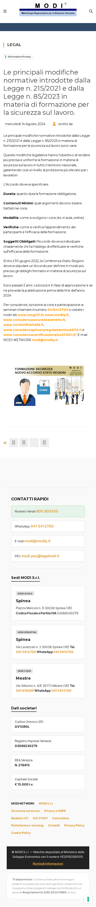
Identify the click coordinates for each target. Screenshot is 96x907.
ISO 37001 (40, 818)
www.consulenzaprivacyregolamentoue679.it (42, 330)
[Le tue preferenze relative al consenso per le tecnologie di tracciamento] (88, 899)
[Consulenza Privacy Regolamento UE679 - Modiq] (48, 9)
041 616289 (25, 690)
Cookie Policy (21, 832)
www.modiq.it (57, 315)
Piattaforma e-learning (27, 825)
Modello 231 (19, 818)
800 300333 (47, 511)
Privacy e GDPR (55, 811)
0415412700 (58, 310)
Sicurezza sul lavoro (25, 811)
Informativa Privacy (19, 56)
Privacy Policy (74, 825)
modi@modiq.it (45, 340)
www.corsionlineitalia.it (23, 325)
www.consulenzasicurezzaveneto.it (34, 320)
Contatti (54, 825)
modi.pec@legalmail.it (40, 556)
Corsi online (60, 818)
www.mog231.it (31, 315)
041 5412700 (42, 526)
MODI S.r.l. (46, 803)
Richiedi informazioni (48, 863)
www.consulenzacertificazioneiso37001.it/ (39, 335)
